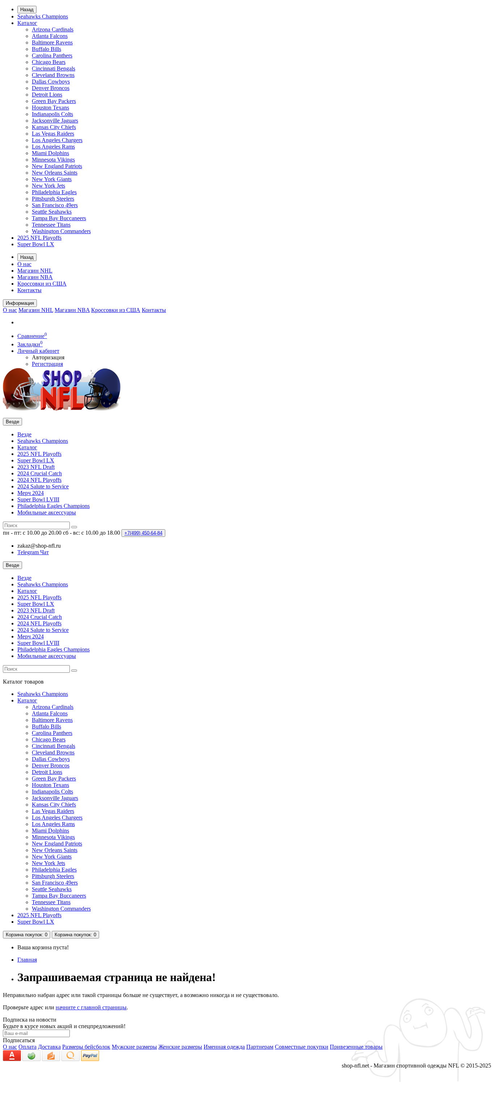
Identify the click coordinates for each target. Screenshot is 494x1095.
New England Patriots (57, 166)
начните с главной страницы (91, 1007)
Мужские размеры (134, 1047)
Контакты (29, 290)
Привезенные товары (356, 1047)
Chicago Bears (48, 62)
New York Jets (48, 186)
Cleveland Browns (53, 75)
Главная (27, 960)
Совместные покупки (301, 1047)
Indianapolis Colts (52, 114)
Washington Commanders (61, 231)
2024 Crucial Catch (39, 473)
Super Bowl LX (35, 244)
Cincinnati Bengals (53, 68)
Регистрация (47, 364)
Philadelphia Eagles (54, 192)
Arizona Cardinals (52, 29)
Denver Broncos (50, 88)
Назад (27, 9)
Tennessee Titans (51, 225)
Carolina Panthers (52, 55)
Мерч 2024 (30, 493)
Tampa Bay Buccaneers (59, 218)
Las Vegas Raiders (53, 134)
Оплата (27, 1047)
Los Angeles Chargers (57, 140)
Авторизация (48, 357)
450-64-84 (143, 533)
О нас (24, 264)
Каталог (27, 23)
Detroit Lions (47, 94)
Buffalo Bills (46, 49)
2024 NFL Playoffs (39, 480)
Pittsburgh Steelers (53, 199)
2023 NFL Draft (36, 467)
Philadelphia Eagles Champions (53, 506)
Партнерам (259, 1047)
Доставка (49, 1047)
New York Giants (52, 179)
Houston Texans (50, 107)
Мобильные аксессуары (46, 512)
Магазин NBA (35, 277)
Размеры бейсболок (86, 1047)
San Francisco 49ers (55, 205)
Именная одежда (224, 1047)
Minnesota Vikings (53, 160)
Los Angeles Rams (53, 147)
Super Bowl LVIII (38, 499)
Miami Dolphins (50, 153)
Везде (24, 434)
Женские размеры (180, 1047)
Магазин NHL (34, 271)
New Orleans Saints (54, 173)
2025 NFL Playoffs (39, 238)
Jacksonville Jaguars (55, 120)
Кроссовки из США (42, 284)
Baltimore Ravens (52, 42)
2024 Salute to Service (43, 486)
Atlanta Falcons (50, 36)
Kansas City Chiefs (54, 127)
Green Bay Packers (54, 101)
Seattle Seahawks (52, 212)
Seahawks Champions (42, 16)
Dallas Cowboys (51, 81)
